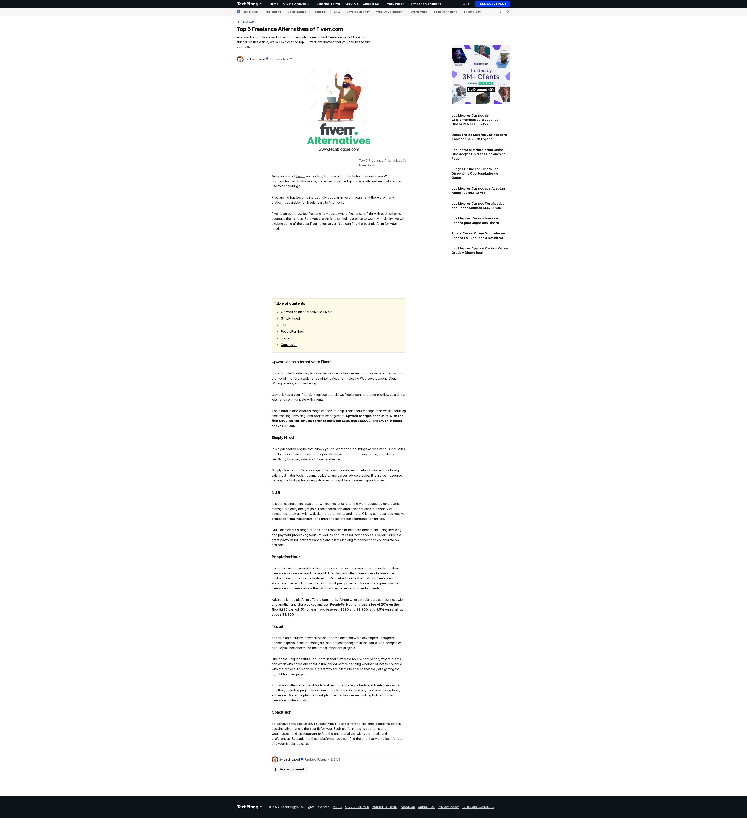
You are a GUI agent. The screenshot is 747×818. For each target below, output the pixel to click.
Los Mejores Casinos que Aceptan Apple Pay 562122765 (478, 190)
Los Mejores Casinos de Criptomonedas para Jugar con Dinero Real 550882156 (476, 119)
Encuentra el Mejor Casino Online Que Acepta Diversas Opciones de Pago (478, 154)
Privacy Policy (448, 807)
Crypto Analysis (357, 807)
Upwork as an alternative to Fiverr (306, 312)
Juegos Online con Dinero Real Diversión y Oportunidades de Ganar (475, 173)
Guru (284, 325)
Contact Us (426, 807)
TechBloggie (249, 3)
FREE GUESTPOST (492, 4)
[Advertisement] (339, 264)
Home (337, 807)
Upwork (278, 395)
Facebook (320, 12)
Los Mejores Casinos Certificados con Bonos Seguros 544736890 (478, 205)
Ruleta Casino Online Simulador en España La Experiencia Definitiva (478, 235)
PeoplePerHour (292, 331)
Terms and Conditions (478, 807)
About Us (408, 807)
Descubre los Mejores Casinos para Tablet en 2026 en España (479, 137)
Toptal (285, 338)
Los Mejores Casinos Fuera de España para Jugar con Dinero (475, 220)
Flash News (249, 12)
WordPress (419, 12)
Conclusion (289, 345)
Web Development (389, 12)
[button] (463, 4)
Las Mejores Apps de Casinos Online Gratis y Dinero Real (480, 250)
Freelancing (272, 12)
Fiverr (300, 176)
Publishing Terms (384, 807)
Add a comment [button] (292, 769)
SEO (337, 12)
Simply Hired (290, 318)
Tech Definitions (445, 12)
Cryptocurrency (358, 12)
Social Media (296, 12)
